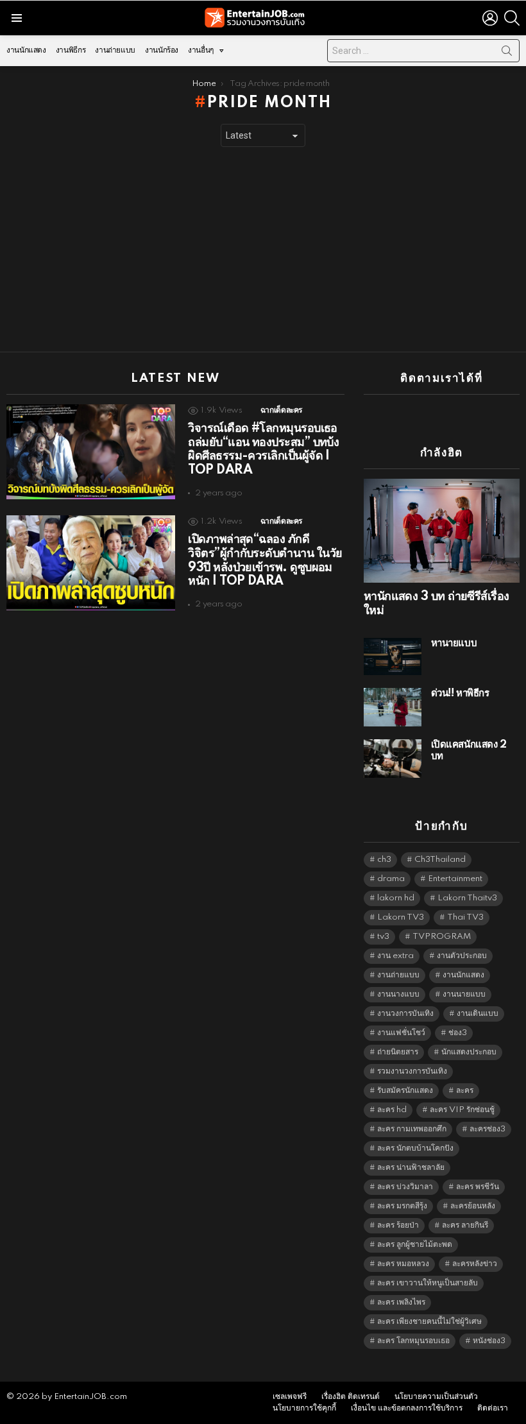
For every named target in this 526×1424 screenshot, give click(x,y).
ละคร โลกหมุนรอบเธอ (413, 1341)
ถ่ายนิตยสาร (397, 1052)
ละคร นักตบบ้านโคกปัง (415, 1148)
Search (507, 53)
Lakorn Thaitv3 (467, 898)
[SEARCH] (512, 18)
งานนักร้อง (161, 50)
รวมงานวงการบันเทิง (412, 1071)
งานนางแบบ (398, 994)
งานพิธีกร (70, 50)
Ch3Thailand (440, 859)
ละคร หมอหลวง (403, 1264)
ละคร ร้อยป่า (398, 1225)
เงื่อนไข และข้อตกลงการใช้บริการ (406, 1408)
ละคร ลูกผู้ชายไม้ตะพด (414, 1244)
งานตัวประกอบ (462, 956)
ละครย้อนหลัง (472, 1206)
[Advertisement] (263, 249)
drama (391, 879)
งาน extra (395, 956)
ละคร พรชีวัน (477, 1187)
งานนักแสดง (26, 50)
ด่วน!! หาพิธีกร (460, 693)
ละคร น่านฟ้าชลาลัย (411, 1167)
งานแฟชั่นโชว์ (401, 1033)
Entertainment (455, 879)
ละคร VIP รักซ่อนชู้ (462, 1110)
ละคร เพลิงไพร (401, 1302)
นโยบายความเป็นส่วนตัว (436, 1397)
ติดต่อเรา (492, 1408)
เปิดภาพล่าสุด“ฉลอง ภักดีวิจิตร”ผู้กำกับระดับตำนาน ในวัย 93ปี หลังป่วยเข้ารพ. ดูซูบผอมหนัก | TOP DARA (265, 560)
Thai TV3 (465, 917)
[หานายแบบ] (392, 656)
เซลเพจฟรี (290, 1397)
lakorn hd (395, 898)
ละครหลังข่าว (474, 1264)
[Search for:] (423, 50)
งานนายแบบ (464, 994)
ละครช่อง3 (487, 1129)
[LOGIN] (490, 18)
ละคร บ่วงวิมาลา (405, 1187)
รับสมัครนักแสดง (405, 1090)
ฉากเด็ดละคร (281, 410)
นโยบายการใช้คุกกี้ (304, 1408)
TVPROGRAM (441, 936)
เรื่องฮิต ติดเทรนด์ (350, 1397)
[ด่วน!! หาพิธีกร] (392, 707)
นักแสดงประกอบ (468, 1052)
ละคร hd (392, 1110)
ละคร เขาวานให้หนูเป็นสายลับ (427, 1283)
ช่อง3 (457, 1033)
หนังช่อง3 (489, 1341)
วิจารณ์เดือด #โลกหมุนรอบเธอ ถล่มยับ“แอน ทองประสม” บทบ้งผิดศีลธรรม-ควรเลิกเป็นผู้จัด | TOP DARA (263, 449)
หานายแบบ (454, 643)
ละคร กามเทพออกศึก (411, 1129)
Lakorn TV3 (400, 917)
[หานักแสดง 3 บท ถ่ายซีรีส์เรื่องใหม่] (442, 531)
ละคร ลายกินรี (465, 1225)
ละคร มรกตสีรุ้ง (402, 1206)
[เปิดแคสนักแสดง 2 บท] (392, 758)
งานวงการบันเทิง (405, 1013)
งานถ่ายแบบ (115, 50)
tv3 (383, 936)
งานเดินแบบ (477, 1013)
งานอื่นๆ (201, 50)
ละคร (464, 1090)
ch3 (384, 859)
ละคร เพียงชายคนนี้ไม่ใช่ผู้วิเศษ (429, 1321)
